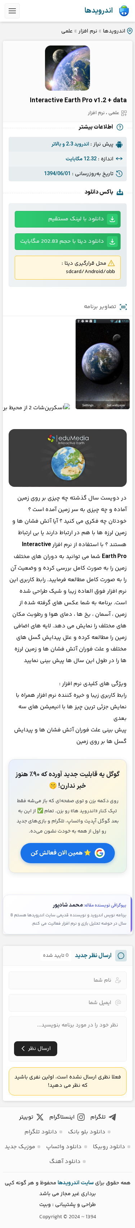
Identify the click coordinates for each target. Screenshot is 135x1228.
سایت (87, 1183)
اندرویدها (99, 10)
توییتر (26, 1117)
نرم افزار (87, 31)
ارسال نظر (39, 1049)
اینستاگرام (62, 1117)
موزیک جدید (20, 1146)
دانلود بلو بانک (86, 1132)
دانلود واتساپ (64, 1146)
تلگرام (98, 1117)
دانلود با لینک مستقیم (76, 219)
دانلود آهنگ (65, 1161)
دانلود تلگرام (40, 1132)
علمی (67, 31)
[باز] (12, 10)
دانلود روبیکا (109, 1146)
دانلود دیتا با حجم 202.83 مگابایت (62, 241)
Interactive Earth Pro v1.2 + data (78, 100)
